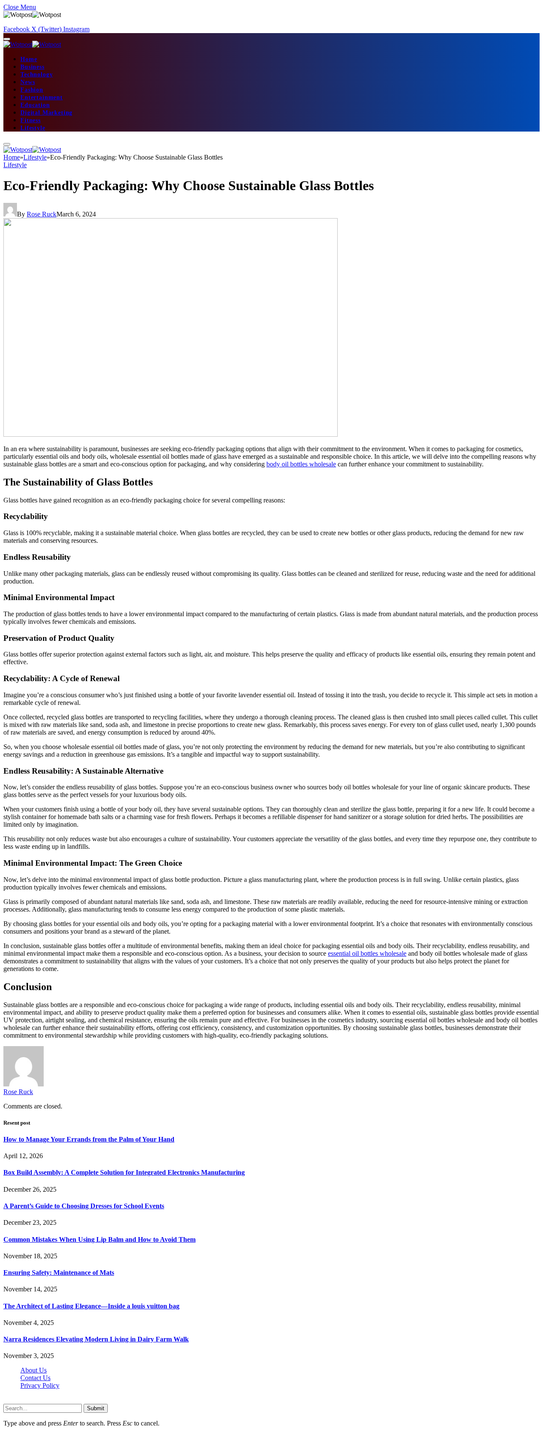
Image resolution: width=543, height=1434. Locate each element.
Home (28, 59)
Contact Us (35, 1377)
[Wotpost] (32, 44)
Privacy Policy (39, 1385)
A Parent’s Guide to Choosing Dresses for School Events (83, 1205)
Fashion (31, 90)
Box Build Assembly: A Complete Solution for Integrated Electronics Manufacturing (124, 1172)
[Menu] (6, 39)
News (27, 82)
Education (35, 105)
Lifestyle (32, 128)
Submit (95, 1408)
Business (32, 67)
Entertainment (41, 97)
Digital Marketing (46, 112)
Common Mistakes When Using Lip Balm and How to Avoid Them (99, 1239)
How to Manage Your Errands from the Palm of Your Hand (88, 1139)
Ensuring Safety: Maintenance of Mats (58, 1272)
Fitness (30, 120)
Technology (36, 74)
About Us (33, 1370)
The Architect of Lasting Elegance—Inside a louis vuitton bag (91, 1306)
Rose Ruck (41, 214)
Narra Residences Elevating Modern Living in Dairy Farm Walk (96, 1339)
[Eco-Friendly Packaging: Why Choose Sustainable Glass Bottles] (170, 434)
